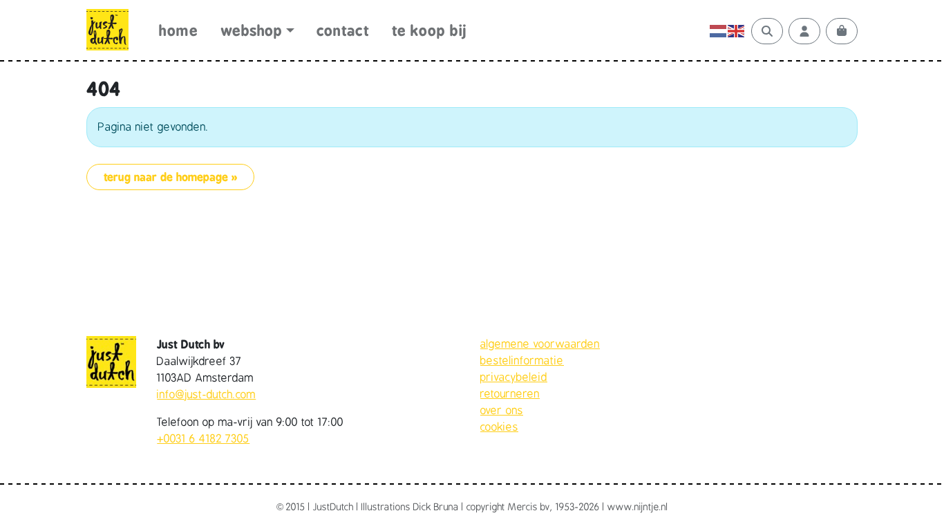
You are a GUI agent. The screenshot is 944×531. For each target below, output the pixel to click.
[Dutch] (719, 31)
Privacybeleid (513, 377)
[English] (737, 31)
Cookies (499, 427)
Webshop (251, 30)
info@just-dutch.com (206, 395)
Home (178, 30)
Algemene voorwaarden (540, 344)
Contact (343, 30)
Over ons (501, 410)
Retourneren (510, 394)
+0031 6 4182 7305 (203, 439)
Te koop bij (429, 30)
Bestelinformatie (522, 361)
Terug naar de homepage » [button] (170, 177)
